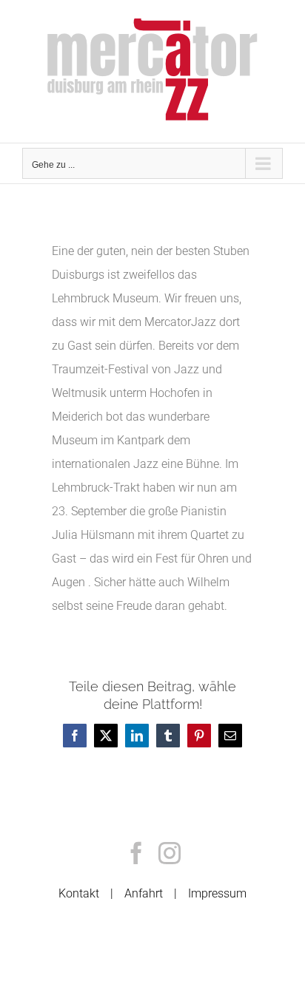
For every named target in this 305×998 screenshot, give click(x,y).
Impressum (217, 893)
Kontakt (78, 893)
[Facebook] (136, 853)
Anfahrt (143, 893)
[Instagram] (169, 853)
